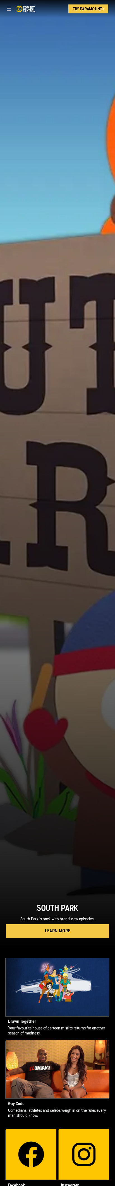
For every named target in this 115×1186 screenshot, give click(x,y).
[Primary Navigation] (9, 9)
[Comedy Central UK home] (25, 9)
